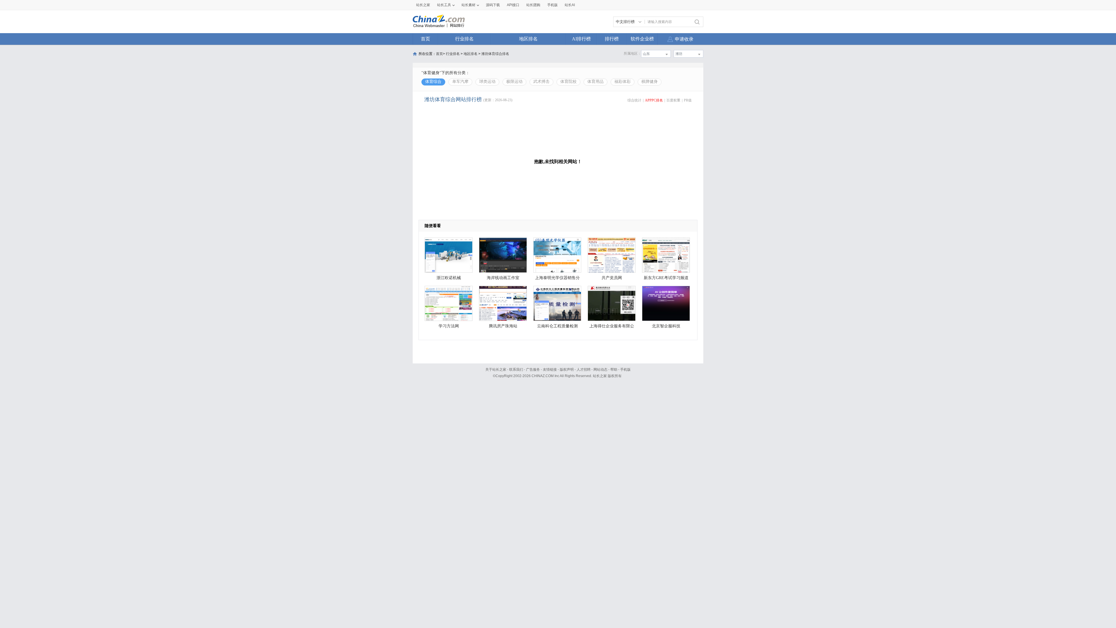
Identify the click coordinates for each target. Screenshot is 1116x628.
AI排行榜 (581, 38)
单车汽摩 (460, 81)
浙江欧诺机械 (449, 278)
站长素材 (468, 5)
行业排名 (464, 38)
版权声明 (567, 369)
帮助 (613, 369)
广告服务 (533, 369)
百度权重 (673, 100)
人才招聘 (584, 369)
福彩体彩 (622, 81)
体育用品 (595, 81)
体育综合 (433, 81)
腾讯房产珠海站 (503, 326)
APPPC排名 (654, 100)
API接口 (513, 5)
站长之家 (423, 5)
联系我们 (516, 369)
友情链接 (550, 369)
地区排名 (528, 38)
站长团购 (533, 5)
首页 (425, 38)
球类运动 (487, 81)
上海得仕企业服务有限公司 (611, 327)
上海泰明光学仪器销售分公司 (557, 279)
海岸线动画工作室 (503, 278)
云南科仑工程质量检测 (557, 326)
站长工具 (444, 5)
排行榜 (612, 38)
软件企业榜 (642, 38)
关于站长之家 (495, 369)
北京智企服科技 (666, 326)
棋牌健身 (649, 81)
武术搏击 (541, 81)
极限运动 (514, 81)
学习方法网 (449, 326)
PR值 (688, 100)
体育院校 (568, 81)
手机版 (625, 369)
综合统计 (634, 100)
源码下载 (493, 5)
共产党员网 (612, 278)
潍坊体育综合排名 (495, 54)
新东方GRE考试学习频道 (666, 278)
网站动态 (600, 369)
